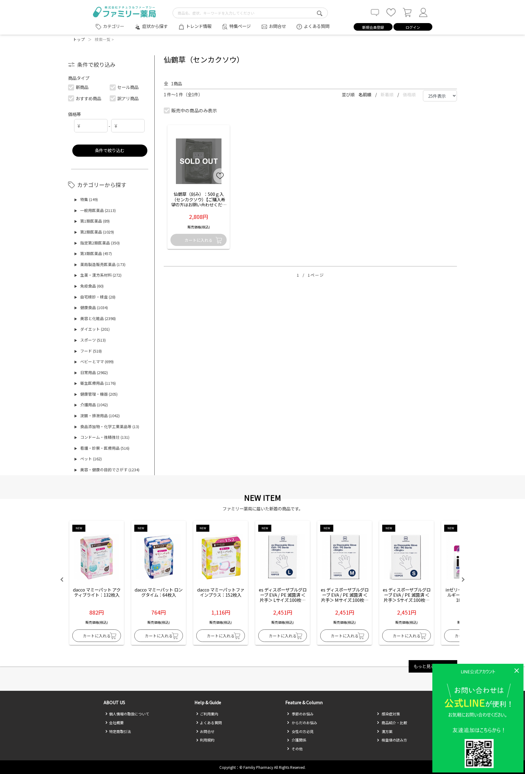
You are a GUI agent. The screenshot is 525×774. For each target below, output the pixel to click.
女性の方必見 (302, 731)
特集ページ (240, 26)
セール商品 (128, 87)
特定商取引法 (120, 731)
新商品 (82, 87)
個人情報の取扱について (129, 713)
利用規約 (207, 739)
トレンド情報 (198, 26)
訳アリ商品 (128, 98)
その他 (297, 748)
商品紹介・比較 (394, 722)
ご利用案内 (209, 713)
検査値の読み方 (394, 739)
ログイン (413, 27)
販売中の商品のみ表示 (194, 110)
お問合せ (277, 26)
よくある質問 (316, 26)
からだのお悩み (304, 722)
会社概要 (116, 722)
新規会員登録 (373, 27)
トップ (79, 39)
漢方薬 (387, 731)
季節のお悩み (302, 713)
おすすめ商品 (88, 98)
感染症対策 (390, 713)
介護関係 (298, 739)
